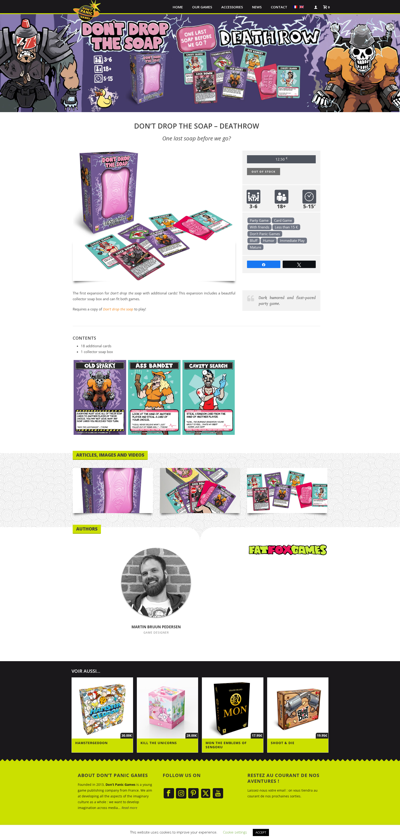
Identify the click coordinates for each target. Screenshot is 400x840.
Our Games (202, 7)
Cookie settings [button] (235, 832)
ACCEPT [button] (261, 832)
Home (178, 7)
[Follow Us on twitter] (205, 793)
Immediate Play (292, 240)
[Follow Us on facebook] (169, 793)
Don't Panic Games (265, 233)
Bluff (253, 240)
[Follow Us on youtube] (218, 793)
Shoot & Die (282, 743)
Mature (255, 247)
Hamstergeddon (91, 743)
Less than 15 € (286, 227)
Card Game (283, 220)
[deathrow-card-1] (100, 397)
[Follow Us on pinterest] (193, 793)
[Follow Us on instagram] (181, 793)
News (257, 7)
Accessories (232, 7)
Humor (268, 240)
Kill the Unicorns (159, 743)
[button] (307, 7)
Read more (129, 807)
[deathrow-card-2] (154, 397)
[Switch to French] (295, 7)
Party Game (259, 220)
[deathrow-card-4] (208, 397)
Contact (279, 7)
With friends (259, 227)
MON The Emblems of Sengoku (226, 745)
